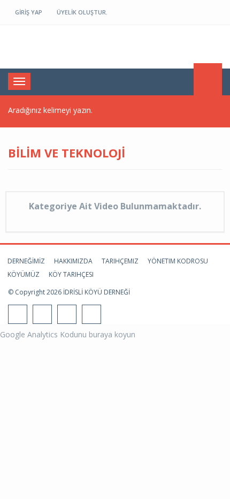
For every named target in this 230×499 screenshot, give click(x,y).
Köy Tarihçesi (71, 274)
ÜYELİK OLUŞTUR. (81, 12)
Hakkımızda (73, 261)
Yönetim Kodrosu (178, 261)
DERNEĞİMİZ (26, 261)
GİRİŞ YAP (27, 12)
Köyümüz (23, 274)
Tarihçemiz (120, 261)
